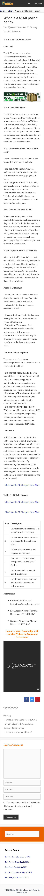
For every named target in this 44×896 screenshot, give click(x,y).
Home (3, 10)
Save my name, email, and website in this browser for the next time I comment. (21, 806)
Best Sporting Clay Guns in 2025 (18, 856)
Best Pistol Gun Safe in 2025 (16, 867)
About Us (36, 890)
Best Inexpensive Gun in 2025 (17, 877)
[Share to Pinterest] (37, 701)
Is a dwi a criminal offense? (19, 731)
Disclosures (23, 892)
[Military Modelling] (7, 3)
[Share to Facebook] (26, 701)
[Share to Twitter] (32, 701)
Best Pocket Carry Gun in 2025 (17, 862)
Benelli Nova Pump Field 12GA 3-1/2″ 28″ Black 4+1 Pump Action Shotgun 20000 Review (20, 723)
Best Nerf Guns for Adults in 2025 (18, 872)
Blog (10, 10)
